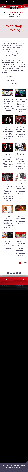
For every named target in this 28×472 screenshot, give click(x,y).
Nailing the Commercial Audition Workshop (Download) (8, 104)
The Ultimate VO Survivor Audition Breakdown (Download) (8, 191)
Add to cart (8, 91)
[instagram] (2, 9)
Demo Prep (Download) (8, 243)
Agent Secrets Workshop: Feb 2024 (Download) (8, 159)
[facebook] (2, 6)
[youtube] (5, 6)
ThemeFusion (21, 285)
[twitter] (8, 6)
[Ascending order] (21, 76)
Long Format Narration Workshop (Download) (8, 220)
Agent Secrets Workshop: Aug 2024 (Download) (8, 131)
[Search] (22, 6)
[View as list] (15, 83)
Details (5, 94)
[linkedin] (5, 9)
